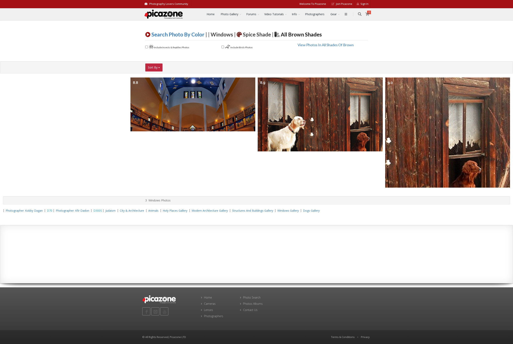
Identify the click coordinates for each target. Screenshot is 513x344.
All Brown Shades (301, 34)
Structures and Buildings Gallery (252, 210)
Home (211, 14)
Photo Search (252, 297)
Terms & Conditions (343, 337)
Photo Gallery (229, 14)
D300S (97, 210)
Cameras (210, 304)
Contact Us (250, 310)
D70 (49, 210)
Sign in (364, 4)
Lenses (208, 310)
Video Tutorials (274, 14)
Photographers (314, 14)
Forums (251, 14)
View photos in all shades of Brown (326, 45)
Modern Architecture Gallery (210, 210)
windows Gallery (288, 210)
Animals (153, 210)
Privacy (365, 337)
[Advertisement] (256, 254)
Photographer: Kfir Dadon (72, 210)
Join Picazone (343, 4)
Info (294, 14)
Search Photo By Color (178, 34)
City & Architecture (132, 210)
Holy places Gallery (175, 210)
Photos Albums (253, 304)
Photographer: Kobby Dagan (24, 210)
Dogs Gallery (311, 210)
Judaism (110, 210)
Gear (333, 14)
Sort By (153, 67)
